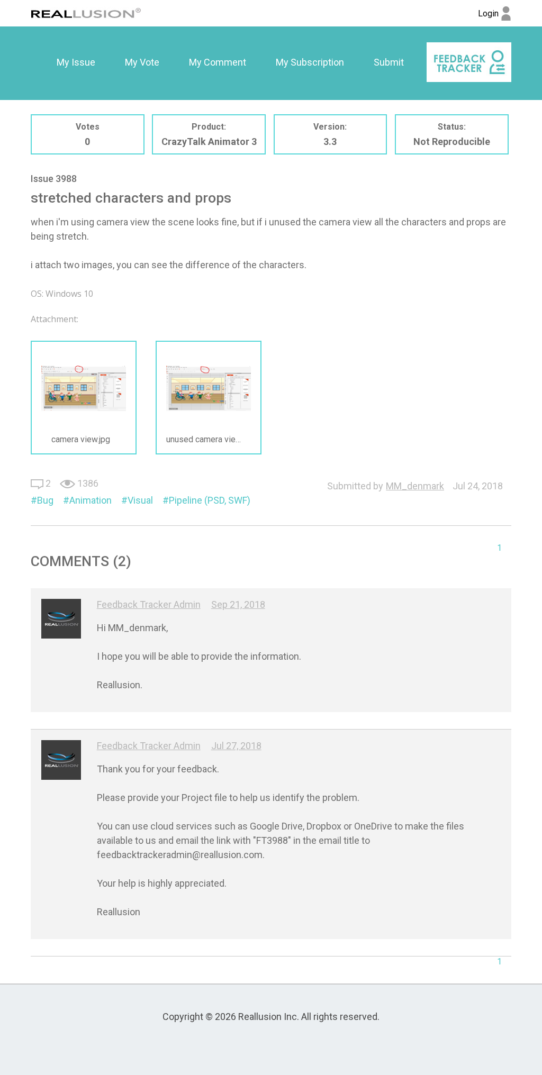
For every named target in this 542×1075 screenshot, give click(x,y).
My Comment (217, 62)
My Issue (76, 62)
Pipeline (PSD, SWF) (209, 500)
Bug (45, 500)
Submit (389, 62)
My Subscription (310, 62)
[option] (76, 62)
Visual (140, 500)
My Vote (142, 62)
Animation (90, 500)
